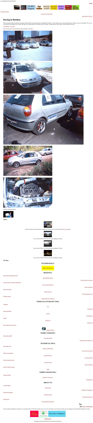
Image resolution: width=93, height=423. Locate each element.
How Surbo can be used (87, 350)
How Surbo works (7, 346)
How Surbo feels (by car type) (9, 325)
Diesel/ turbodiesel (7, 311)
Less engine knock (48, 362)
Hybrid (47, 313)
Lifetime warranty (7, 296)
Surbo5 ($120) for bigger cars (86, 340)
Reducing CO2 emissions (86, 390)
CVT (48, 306)
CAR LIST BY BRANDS (46, 14)
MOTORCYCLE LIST (87, 16)
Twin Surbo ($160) (48, 338)
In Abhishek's (6, 26)
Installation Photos (50, 330)
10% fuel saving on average (86, 280)
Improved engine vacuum (8, 360)
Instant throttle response (48, 278)
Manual (5, 318)
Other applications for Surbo (48, 401)
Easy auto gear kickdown (47, 284)
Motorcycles (89, 322)
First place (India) (7, 375)
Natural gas (47, 320)
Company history (7, 385)
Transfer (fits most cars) (87, 397)
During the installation (8, 392)
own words (12, 26)
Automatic (5, 304)
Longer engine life (88, 364)
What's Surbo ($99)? (7, 335)
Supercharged (89, 315)
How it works (65, 229)
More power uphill (7, 289)
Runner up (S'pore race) (48, 377)
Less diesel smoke (88, 357)
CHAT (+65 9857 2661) (87, 406)
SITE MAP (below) (5, 11)
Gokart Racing (89, 379)
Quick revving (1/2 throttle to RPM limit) (12, 282)
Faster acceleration (88, 287)
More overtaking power (87, 294)
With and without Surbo (48, 348)
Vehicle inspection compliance (47, 298)
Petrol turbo (89, 309)
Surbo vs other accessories (9, 367)
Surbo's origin (48, 387)
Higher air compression (8, 353)
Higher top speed (48, 291)
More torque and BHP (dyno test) (10, 275)
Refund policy (6, 399)
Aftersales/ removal (48, 394)
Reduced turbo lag (48, 355)
